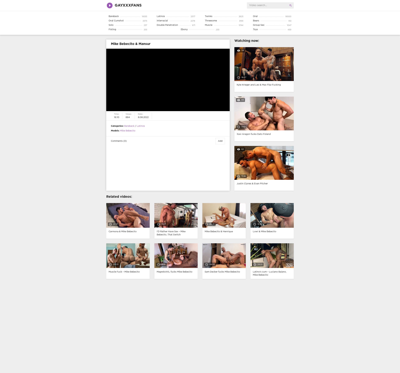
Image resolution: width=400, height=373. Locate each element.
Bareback (129, 126)
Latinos (141, 126)
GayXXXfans (128, 5)
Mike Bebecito (127, 131)
